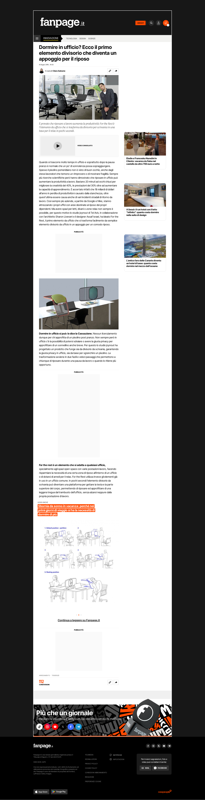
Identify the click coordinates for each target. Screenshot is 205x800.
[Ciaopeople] (165, 792)
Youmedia (89, 755)
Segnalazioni (91, 759)
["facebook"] (70, 727)
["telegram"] (78, 727)
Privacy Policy (91, 764)
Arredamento (44, 675)
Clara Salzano (59, 71)
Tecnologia (71, 38)
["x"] (63, 727)
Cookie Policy (91, 768)
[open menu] (37, 38)
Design (82, 38)
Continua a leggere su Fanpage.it (79, 620)
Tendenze (55, 675)
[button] (116, 70)
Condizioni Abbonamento (96, 773)
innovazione (50, 38)
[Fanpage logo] (59, 23)
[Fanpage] (43, 746)
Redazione (89, 777)
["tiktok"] (39, 727)
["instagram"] (47, 727)
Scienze (91, 38)
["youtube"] (55, 727)
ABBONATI (140, 23)
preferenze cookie (93, 781)
